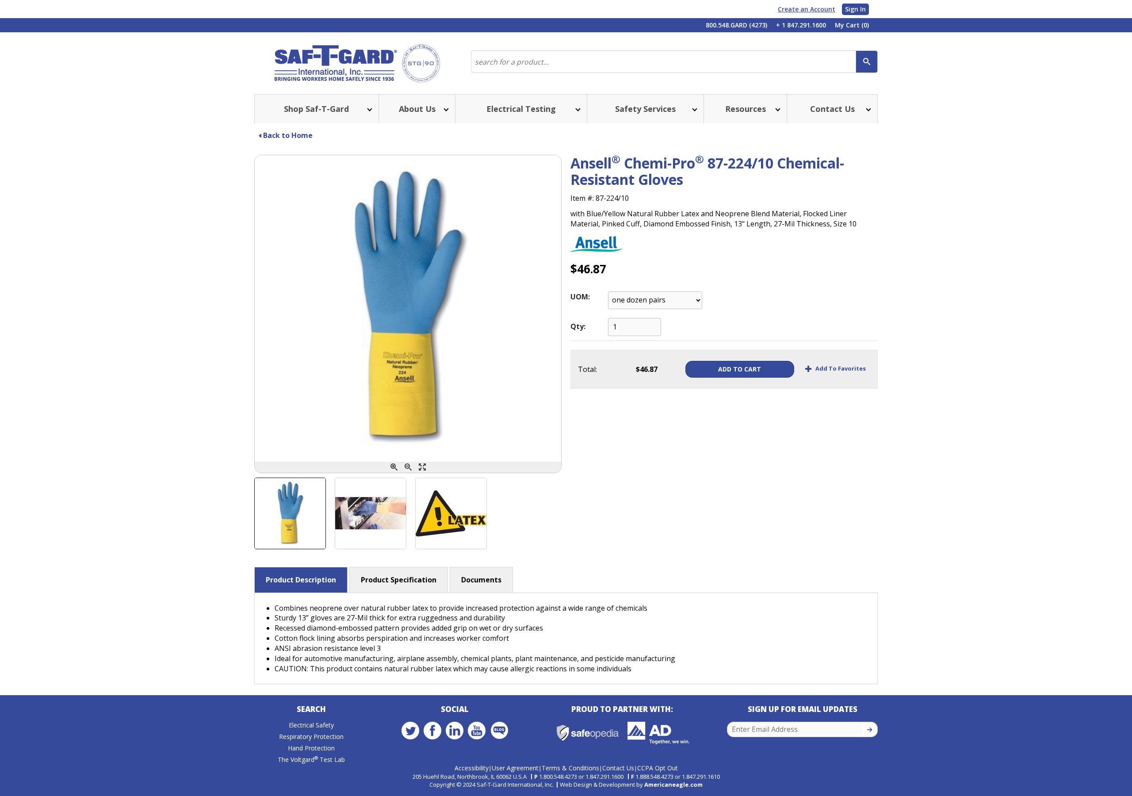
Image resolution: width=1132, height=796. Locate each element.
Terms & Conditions (570, 768)
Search (311, 709)
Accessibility (472, 768)
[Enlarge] (422, 467)
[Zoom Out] (408, 467)
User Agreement (515, 768)
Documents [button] (481, 580)
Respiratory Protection (311, 736)
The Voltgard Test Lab (311, 759)
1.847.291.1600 (604, 777)
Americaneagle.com (673, 784)
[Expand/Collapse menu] (368, 109)
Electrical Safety (311, 725)
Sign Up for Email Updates (802, 709)
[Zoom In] (394, 467)
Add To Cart (739, 369)
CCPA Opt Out (657, 768)
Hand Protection (311, 748)
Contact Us (618, 768)
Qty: (577, 326)
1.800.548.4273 (558, 777)
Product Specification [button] (398, 580)
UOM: (580, 297)
